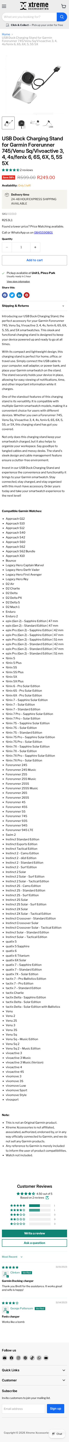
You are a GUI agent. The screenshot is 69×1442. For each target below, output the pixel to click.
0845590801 (43, 232)
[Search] (62, 17)
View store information (18, 281)
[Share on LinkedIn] (19, 295)
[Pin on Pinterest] (27, 295)
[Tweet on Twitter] (12, 295)
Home (6, 34)
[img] (10, 1267)
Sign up (55, 1408)
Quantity (7, 239)
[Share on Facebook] (5, 295)
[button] (11, 170)
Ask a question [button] (34, 1243)
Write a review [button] (34, 1233)
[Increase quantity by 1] (35, 247)
